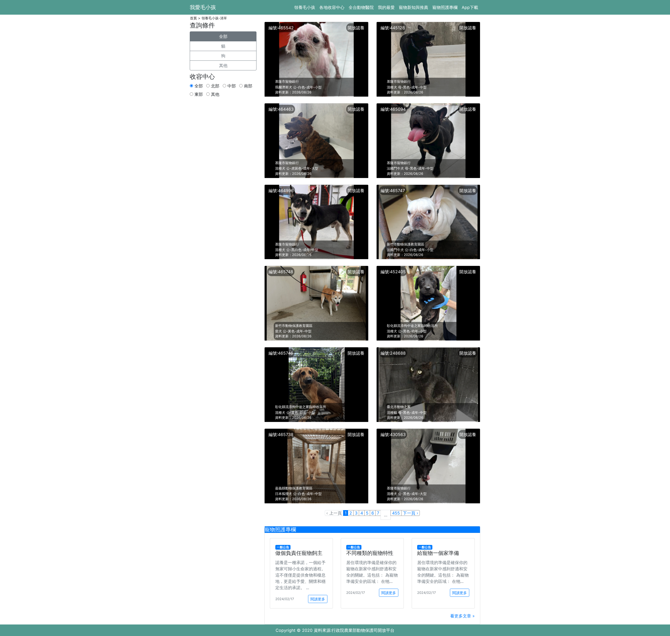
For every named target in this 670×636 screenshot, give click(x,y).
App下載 (470, 7)
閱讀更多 (317, 599)
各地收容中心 (331, 7)
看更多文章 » (462, 615)
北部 (214, 85)
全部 (223, 36)
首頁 (193, 18)
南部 (247, 85)
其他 (223, 65)
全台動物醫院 (361, 7)
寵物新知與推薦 (413, 7)
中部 (231, 85)
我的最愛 (386, 7)
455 (396, 513)
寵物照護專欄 (444, 7)
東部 (198, 94)
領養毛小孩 (304, 7)
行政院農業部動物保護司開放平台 (363, 630)
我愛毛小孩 (203, 7)
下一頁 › (410, 513)
